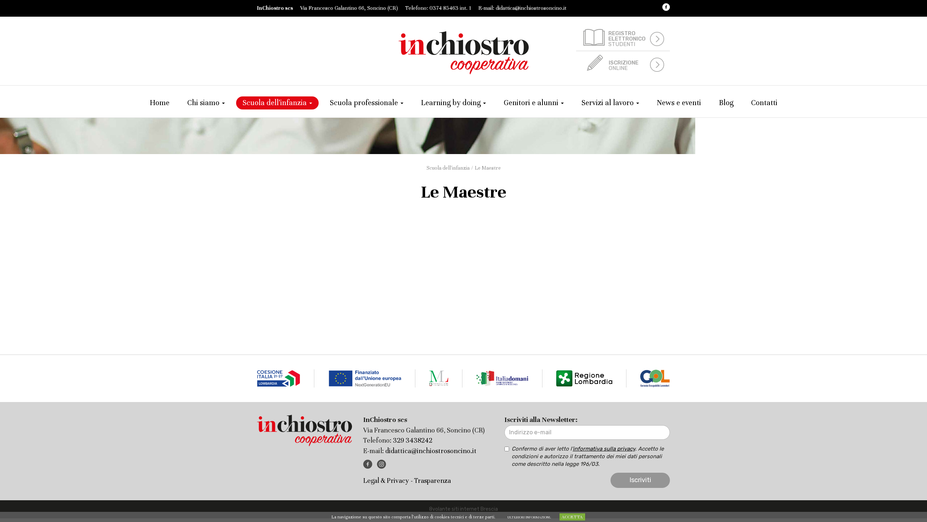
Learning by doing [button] (451, 102)
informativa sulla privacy (604, 449)
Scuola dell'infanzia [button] (276, 102)
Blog (726, 102)
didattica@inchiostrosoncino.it (531, 8)
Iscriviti (640, 480)
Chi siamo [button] (204, 102)
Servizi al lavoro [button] (609, 102)
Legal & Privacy (386, 480)
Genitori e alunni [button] (532, 102)
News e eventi (679, 102)
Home (159, 102)
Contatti (764, 102)
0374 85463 (443, 8)
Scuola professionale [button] (365, 102)
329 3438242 (412, 440)
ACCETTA (572, 516)
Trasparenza (432, 480)
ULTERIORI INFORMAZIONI (528, 517)
